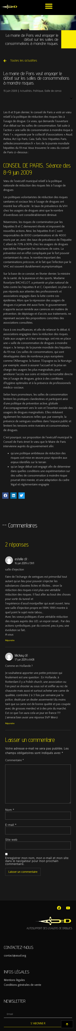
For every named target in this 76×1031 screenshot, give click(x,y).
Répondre (9, 640)
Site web (11, 839)
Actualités (26, 91)
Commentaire (14, 760)
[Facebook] (59, 908)
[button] (49, 6)
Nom (9, 809)
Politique (38, 91)
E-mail (10, 824)
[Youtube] (68, 908)
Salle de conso (52, 91)
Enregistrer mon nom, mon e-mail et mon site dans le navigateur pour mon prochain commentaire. (36, 860)
